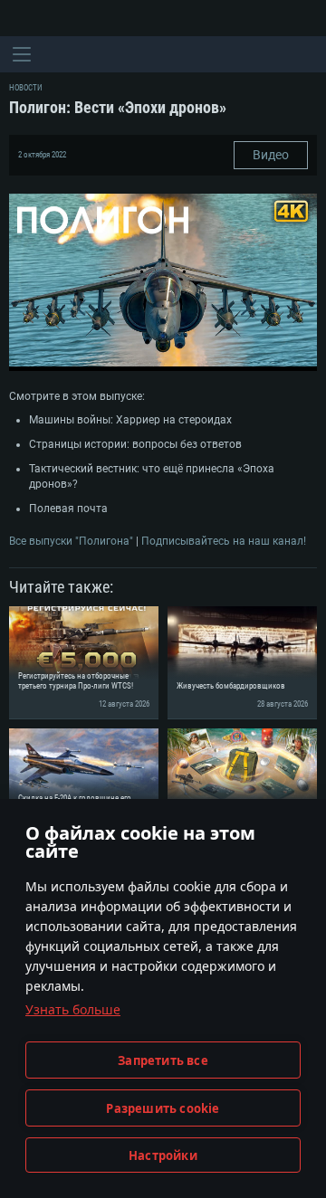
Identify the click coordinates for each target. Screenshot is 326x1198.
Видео (271, 154)
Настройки (163, 1155)
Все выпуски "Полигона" (71, 541)
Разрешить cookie (162, 1108)
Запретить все (163, 1060)
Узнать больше (72, 1009)
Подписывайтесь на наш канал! (223, 541)
